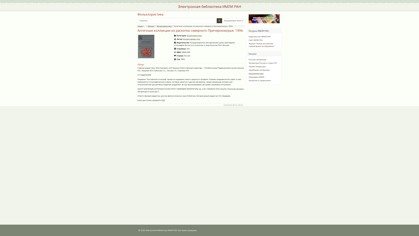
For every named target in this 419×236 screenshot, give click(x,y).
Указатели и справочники (260, 80)
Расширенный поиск (233, 21)
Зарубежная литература (259, 70)
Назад (140, 26)
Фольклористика (164, 26)
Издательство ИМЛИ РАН (260, 37)
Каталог (151, 26)
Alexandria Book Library (233, 105)
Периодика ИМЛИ (256, 77)
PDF (163, 100)
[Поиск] (219, 20)
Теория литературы (257, 66)
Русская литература (257, 59)
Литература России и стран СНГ (263, 63)
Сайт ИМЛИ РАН (256, 40)
